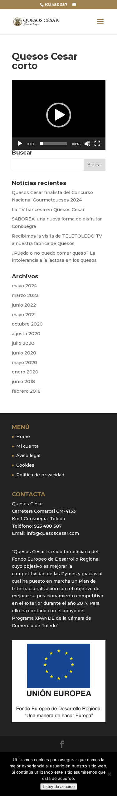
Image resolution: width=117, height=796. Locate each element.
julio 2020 (23, 343)
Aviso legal (28, 455)
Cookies (25, 465)
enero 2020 (25, 372)
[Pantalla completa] (97, 144)
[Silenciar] (87, 144)
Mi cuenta (27, 446)
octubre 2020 (27, 324)
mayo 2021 (24, 314)
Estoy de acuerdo (59, 786)
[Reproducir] (20, 144)
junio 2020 (24, 353)
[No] (109, 774)
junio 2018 (23, 381)
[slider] (53, 143)
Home (23, 436)
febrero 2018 (26, 391)
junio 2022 (24, 305)
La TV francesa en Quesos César (48, 209)
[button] (58, 115)
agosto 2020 (26, 333)
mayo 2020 (24, 362)
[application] (58, 115)
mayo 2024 (24, 286)
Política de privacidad (40, 475)
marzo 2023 (25, 295)
